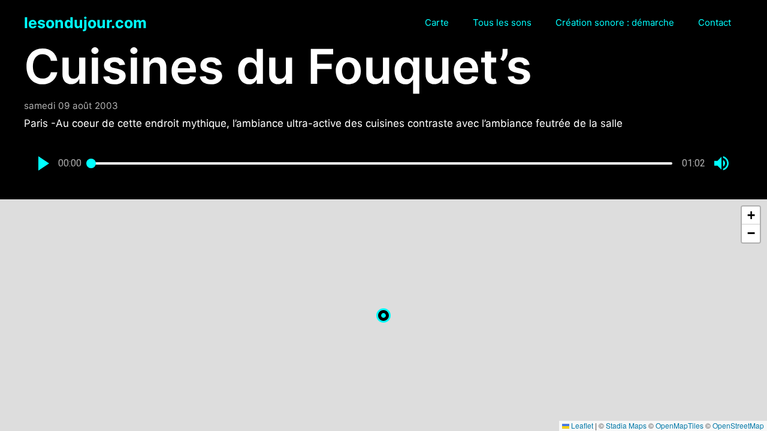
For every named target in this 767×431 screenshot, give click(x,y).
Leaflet (581, 425)
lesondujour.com (85, 23)
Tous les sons (502, 22)
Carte (437, 22)
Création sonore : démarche (614, 22)
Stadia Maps (626, 425)
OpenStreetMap (738, 425)
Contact (714, 22)
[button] (43, 163)
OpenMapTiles (679, 425)
